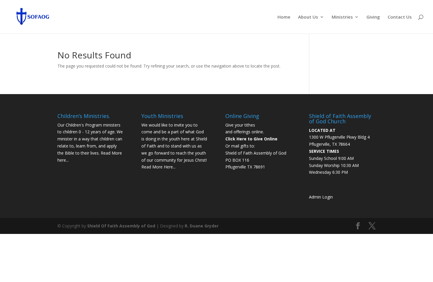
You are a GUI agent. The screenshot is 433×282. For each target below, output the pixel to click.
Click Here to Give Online (251, 139)
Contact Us (400, 17)
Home (283, 17)
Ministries (342, 17)
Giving (373, 17)
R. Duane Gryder (202, 226)
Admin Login (321, 197)
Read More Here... (158, 167)
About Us (308, 17)
